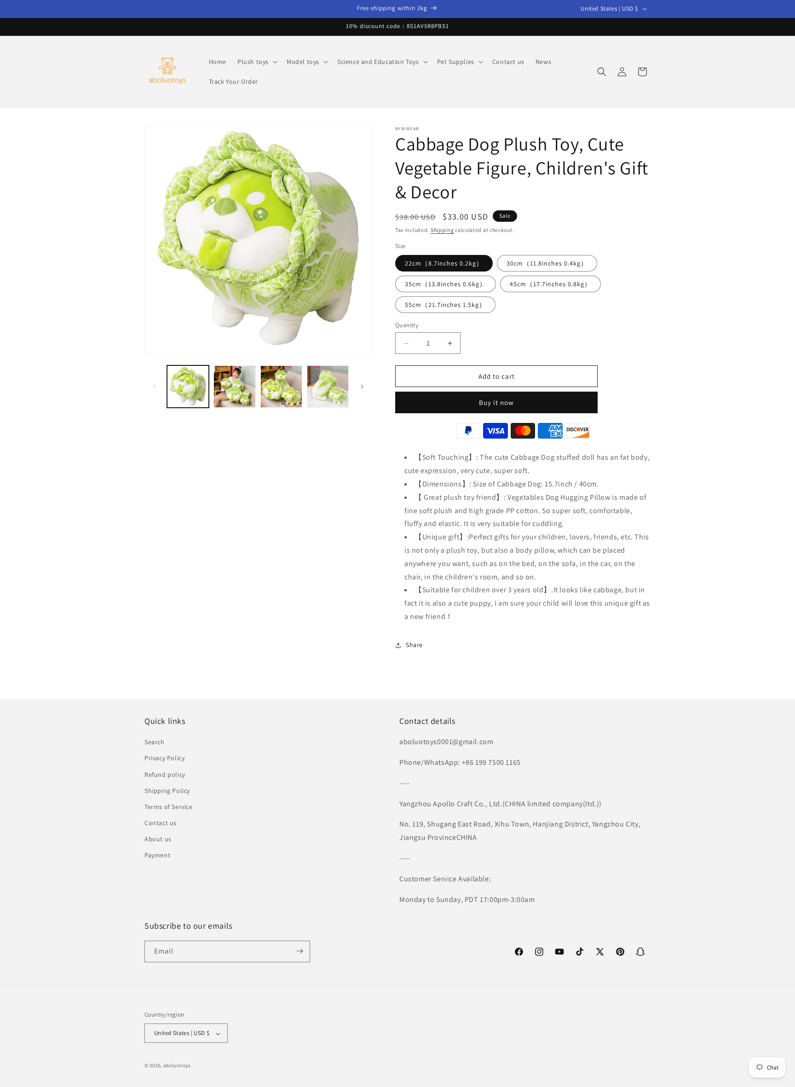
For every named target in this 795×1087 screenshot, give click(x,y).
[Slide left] (154, 386)
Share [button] (414, 645)
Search (154, 742)
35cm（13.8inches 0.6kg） (445, 284)
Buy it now (496, 403)
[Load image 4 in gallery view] (328, 386)
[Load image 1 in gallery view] (188, 386)
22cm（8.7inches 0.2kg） (444, 263)
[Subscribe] (299, 951)
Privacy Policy (164, 758)
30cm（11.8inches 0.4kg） (547, 263)
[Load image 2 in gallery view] (234, 386)
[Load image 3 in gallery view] (281, 386)
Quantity (406, 325)
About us (158, 839)
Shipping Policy (167, 790)
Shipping (442, 229)
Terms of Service (168, 807)
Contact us (160, 823)
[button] (256, 61)
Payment (157, 855)
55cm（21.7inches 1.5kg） (445, 305)
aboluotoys (177, 1066)
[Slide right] (362, 386)
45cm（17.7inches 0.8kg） (550, 284)
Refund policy (164, 774)
